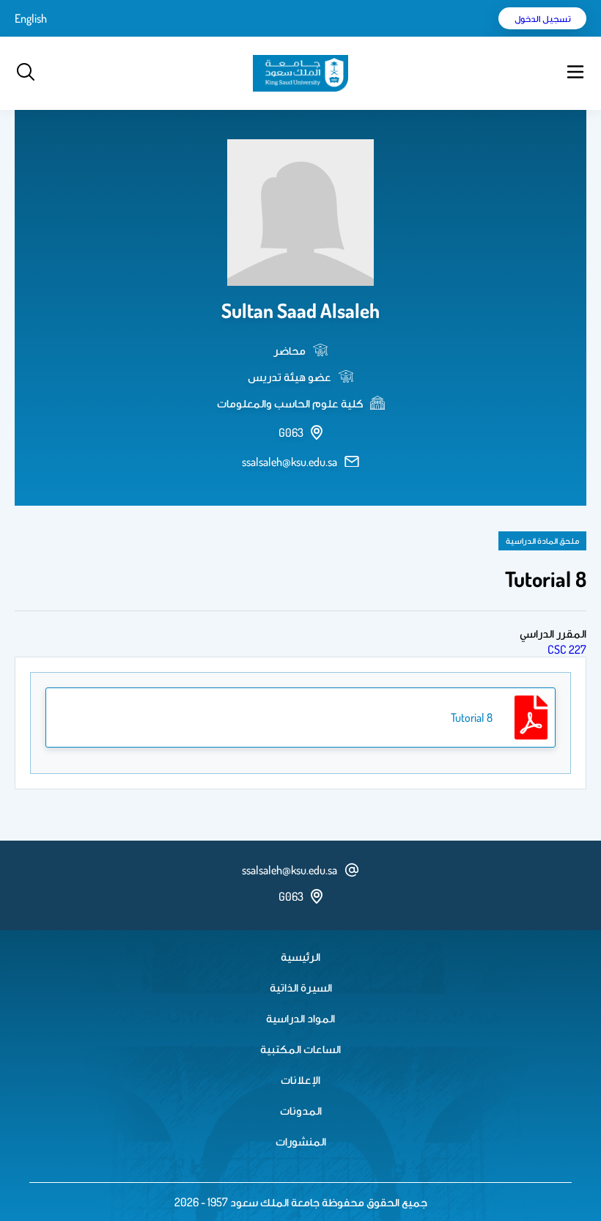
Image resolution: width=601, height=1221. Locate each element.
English (31, 18)
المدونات (301, 1110)
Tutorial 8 (472, 717)
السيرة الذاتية (301, 987)
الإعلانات (300, 1079)
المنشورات (301, 1141)
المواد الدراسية (300, 1018)
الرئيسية (300, 956)
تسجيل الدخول (543, 18)
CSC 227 (566, 649)
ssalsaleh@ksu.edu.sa (289, 461)
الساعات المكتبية (300, 1048)
